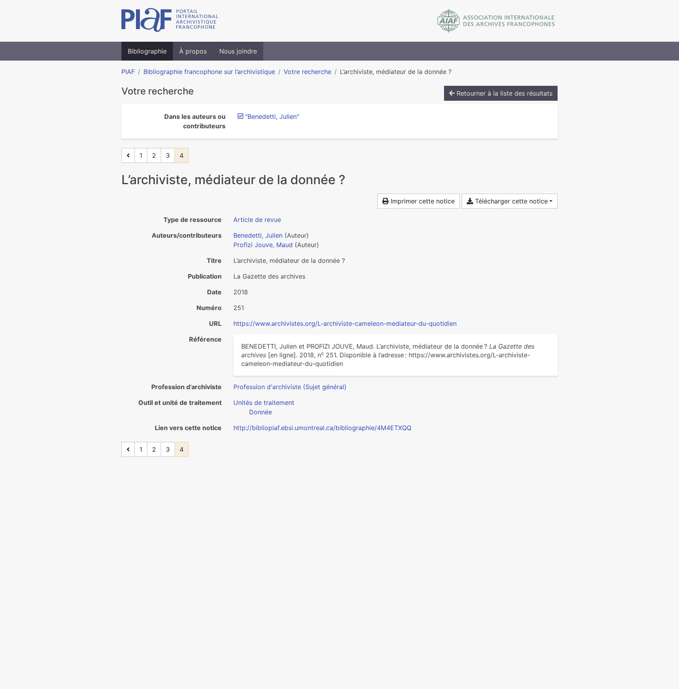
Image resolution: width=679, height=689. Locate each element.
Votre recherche (307, 72)
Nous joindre (238, 51)
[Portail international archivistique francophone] (169, 21)
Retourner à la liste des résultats (503, 93)
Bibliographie (147, 51)
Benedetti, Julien (258, 235)
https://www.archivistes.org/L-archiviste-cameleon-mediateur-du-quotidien (345, 323)
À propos (193, 51)
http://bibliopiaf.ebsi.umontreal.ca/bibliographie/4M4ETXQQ (322, 428)
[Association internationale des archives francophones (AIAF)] (496, 21)
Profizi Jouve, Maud (263, 245)
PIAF (128, 72)
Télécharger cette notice (510, 201)
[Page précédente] (128, 155)
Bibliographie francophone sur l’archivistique (209, 72)
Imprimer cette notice (422, 201)
